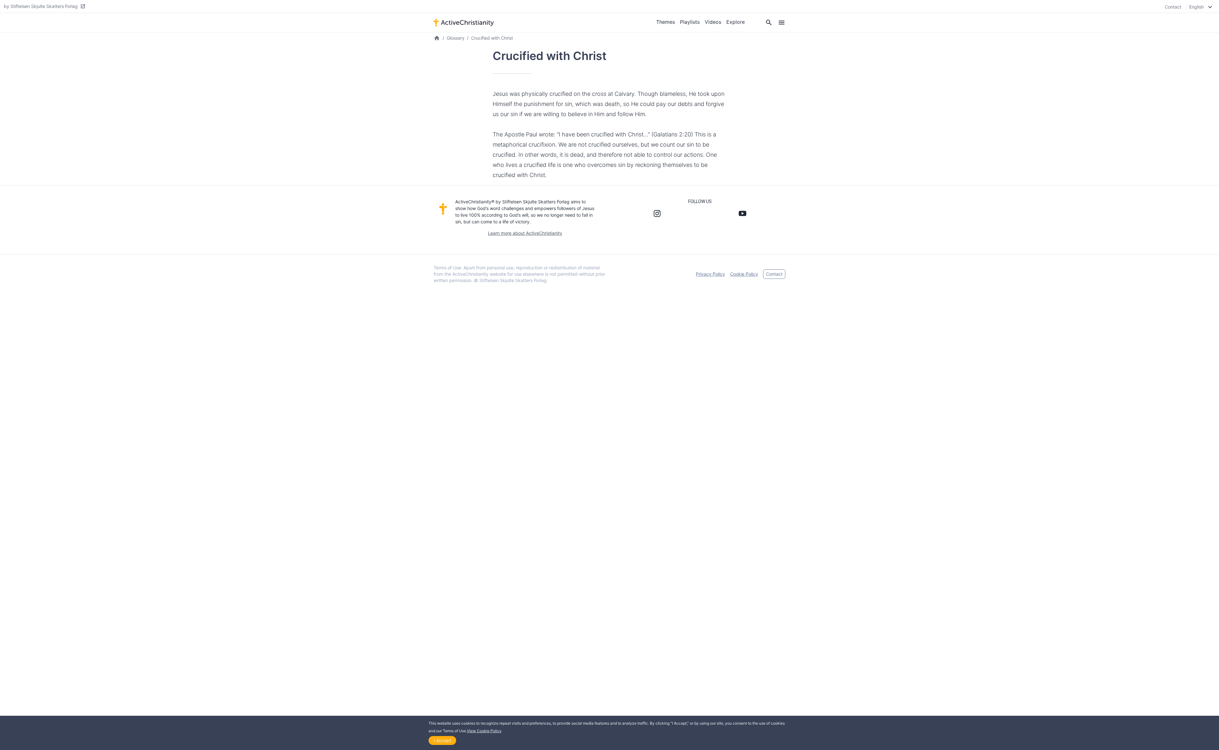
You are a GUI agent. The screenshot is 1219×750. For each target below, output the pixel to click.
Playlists (690, 22)
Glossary (455, 38)
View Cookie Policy (484, 730)
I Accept (442, 740)
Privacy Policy (710, 274)
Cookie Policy (744, 274)
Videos (713, 22)
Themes (665, 22)
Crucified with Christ (492, 38)
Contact (1173, 7)
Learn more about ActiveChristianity (525, 233)
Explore (735, 22)
